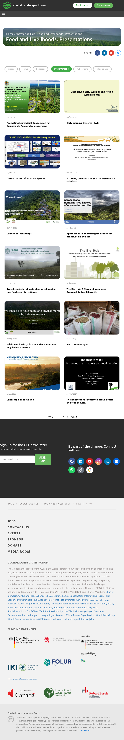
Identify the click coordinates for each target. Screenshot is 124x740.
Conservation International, (84, 596)
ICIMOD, (12, 604)
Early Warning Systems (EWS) (83, 123)
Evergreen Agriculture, (77, 600)
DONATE (14, 545)
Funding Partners (22, 629)
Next (74, 417)
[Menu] (3, 14)
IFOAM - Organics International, (34, 604)
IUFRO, (29, 608)
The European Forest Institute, (49, 600)
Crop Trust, (104, 596)
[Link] (7, 5)
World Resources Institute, (22, 619)
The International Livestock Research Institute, (75, 604)
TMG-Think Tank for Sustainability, (45, 612)
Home (10, 33)
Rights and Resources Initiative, (76, 608)
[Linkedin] (80, 461)
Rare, (56, 608)
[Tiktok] (80, 469)
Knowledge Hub (25, 33)
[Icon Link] (89, 469)
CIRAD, (50, 596)
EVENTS (14, 533)
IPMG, (111, 604)
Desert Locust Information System (26, 178)
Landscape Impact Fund (20, 399)
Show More (85, 730)
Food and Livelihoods (50, 33)
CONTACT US (18, 527)
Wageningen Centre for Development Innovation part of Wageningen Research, (56, 613)
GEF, (102, 600)
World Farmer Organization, (81, 615)
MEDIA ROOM (19, 551)
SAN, (95, 608)
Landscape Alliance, (35, 596)
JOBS (12, 521)
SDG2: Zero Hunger (77, 344)
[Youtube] (89, 461)
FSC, (97, 600)
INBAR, (104, 604)
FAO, (92, 600)
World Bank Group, (105, 615)
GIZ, (107, 600)
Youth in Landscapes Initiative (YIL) (75, 619)
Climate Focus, (62, 596)
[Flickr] (116, 461)
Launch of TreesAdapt (19, 233)
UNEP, (76, 612)
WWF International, (46, 619)
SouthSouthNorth (17, 612)
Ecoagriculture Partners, (20, 600)
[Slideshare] (107, 461)
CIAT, (21, 596)
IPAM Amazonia (16, 608)
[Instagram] (98, 461)
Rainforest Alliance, (43, 608)
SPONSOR (16, 539)
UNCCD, (68, 612)
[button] (97, 53)
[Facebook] (71, 461)
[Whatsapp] (71, 469)
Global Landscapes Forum (30, 5)
